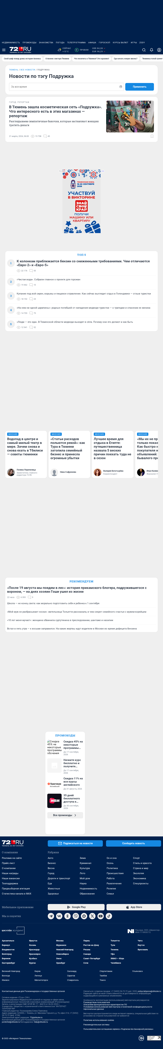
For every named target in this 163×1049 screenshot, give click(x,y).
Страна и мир (140, 868)
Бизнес (52, 863)
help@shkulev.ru (41, 1022)
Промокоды (29, 42)
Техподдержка (10, 883)
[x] (92, 916)
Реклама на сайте (12, 858)
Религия (111, 888)
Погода (60, 42)
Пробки (82, 49)
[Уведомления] (151, 49)
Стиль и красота (142, 863)
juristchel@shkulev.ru (11, 1022)
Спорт (136, 858)
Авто (50, 858)
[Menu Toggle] (4, 49)
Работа (110, 878)
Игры (134, 42)
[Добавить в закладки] (152, 136)
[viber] (76, 916)
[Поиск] (144, 49)
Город (51, 873)
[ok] (67, 916)
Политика (112, 868)
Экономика (139, 878)
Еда (50, 883)
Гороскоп (104, 42)
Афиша (92, 42)
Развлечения (114, 883)
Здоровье (53, 893)
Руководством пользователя (96, 1002)
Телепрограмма (76, 42)
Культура (85, 868)
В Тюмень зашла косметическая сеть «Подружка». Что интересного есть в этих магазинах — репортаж (55, 111)
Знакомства (46, 42)
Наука (83, 883)
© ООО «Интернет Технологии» (17, 1038)
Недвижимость (11, 42)
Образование (87, 893)
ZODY (142, 42)
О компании (9, 868)
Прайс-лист (8, 863)
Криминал (85, 863)
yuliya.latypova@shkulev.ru (149, 991)
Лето (82, 873)
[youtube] (100, 916)
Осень (110, 863)
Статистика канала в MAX (16, 893)
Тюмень (13, 70)
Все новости (28, 70)
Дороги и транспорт (59, 878)
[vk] (59, 916)
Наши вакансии (11, 878)
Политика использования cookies (98, 1020)
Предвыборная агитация (16, 888)
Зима (83, 858)
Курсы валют (120, 42)
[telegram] (51, 916)
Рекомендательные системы (96, 1025)
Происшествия (115, 873)
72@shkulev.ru (36, 1017)
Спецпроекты (141, 883)
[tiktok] (109, 916)
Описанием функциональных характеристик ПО (105, 1005)
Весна (51, 868)
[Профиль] (159, 49)
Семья (110, 893)
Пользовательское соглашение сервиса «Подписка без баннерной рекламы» (118, 1029)
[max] (84, 916)
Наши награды (10, 873)
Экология (138, 873)
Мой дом (85, 878)
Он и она (112, 858)
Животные (54, 888)
